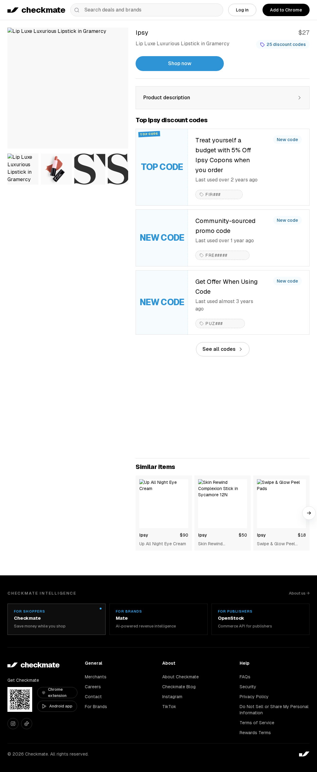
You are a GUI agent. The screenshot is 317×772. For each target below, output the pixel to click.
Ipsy (143, 535)
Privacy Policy (254, 696)
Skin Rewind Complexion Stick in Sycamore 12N (218, 544)
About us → (299, 593)
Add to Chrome (286, 9)
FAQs (245, 676)
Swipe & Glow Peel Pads (276, 544)
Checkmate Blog (179, 686)
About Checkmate (180, 676)
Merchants (95, 676)
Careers (93, 686)
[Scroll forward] (309, 513)
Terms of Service (257, 722)
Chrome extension (57, 692)
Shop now (179, 63)
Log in (242, 9)
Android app (60, 706)
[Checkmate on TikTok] (26, 723)
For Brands (96, 706)
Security (248, 686)
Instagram (172, 696)
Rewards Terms (255, 732)
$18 (302, 535)
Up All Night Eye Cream (162, 543)
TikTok (169, 706)
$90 (184, 535)
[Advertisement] (223, 407)
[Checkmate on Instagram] (13, 723)
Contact (93, 696)
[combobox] (146, 9)
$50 (243, 535)
